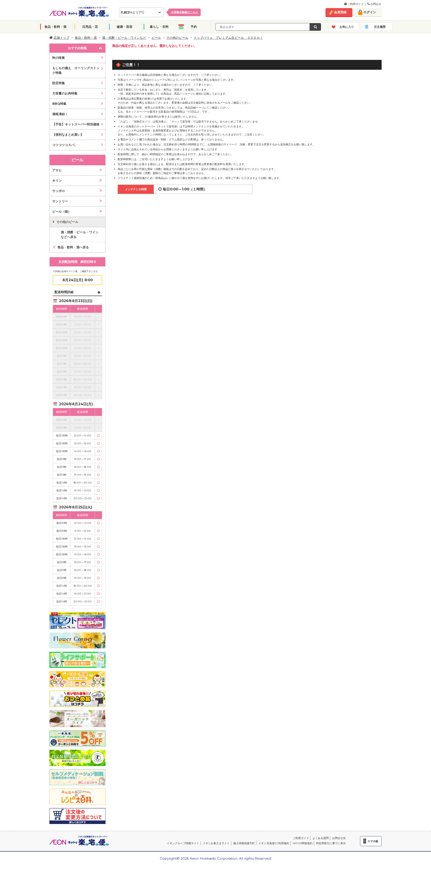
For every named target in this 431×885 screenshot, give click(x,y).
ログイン (369, 12)
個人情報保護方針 (244, 843)
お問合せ (375, 4)
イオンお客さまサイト (216, 843)
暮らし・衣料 (159, 27)
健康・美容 (124, 27)
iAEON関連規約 (302, 843)
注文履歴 (380, 26)
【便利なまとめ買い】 (68, 135)
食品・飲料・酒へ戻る (73, 247)
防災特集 (58, 83)
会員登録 (340, 12)
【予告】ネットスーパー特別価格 (75, 124)
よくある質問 (320, 838)
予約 (194, 27)
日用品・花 (90, 27)
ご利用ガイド (355, 4)
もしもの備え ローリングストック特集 (75, 70)
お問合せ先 (339, 838)
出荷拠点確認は (184, 12)
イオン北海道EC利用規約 (273, 843)
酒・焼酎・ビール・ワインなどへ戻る (80, 234)
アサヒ (57, 170)
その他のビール (177, 38)
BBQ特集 (59, 104)
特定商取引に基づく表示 (331, 843)
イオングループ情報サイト (183, 843)
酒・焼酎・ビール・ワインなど (124, 38)
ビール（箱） (61, 211)
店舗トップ (61, 38)
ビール (156, 38)
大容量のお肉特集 (64, 93)
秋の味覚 (58, 58)
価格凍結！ (60, 114)
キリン (57, 181)
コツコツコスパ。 (64, 145)
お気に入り (346, 26)
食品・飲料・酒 (55, 27)
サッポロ (58, 191)
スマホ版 (372, 841)
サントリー (60, 201)
